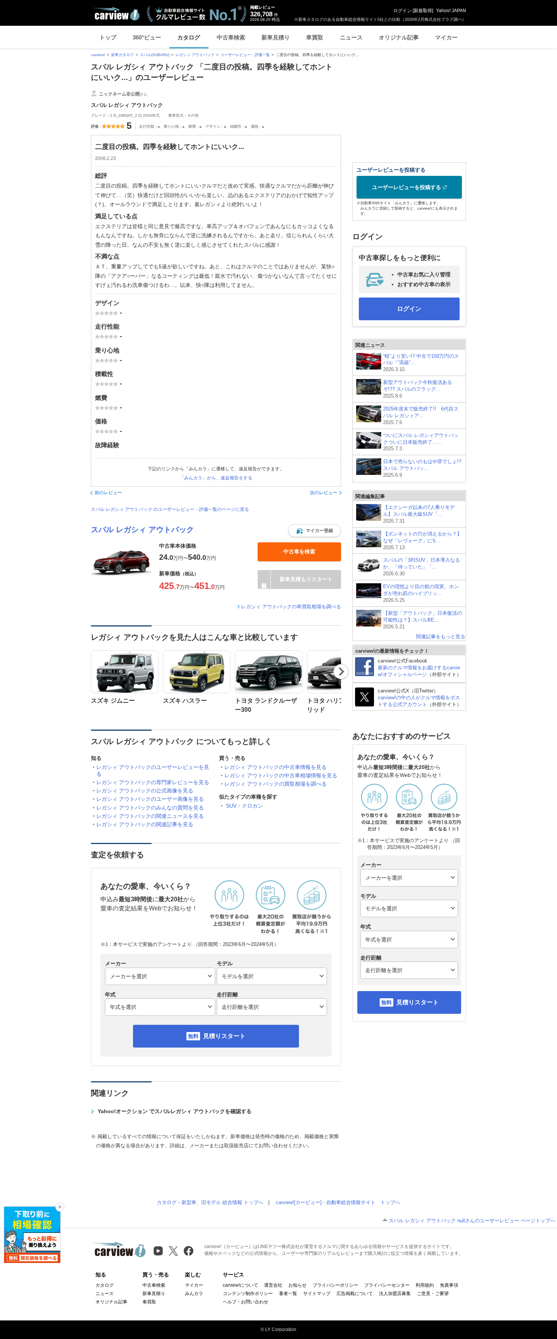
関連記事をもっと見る (440, 636)
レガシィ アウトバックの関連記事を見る (144, 824)
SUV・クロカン (244, 806)
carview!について (240, 1285)
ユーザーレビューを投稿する (406, 187)
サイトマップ (316, 1293)
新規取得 (423, 10)
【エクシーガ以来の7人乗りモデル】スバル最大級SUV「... (419, 514)
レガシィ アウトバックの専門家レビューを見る (152, 782)
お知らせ (297, 1285)
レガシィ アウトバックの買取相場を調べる (275, 784)
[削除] (59, 1207)
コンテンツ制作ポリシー (248, 1293)
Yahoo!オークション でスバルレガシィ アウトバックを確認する (175, 1111)
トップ (107, 37)
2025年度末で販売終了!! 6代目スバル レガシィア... (420, 415)
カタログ (188, 37)
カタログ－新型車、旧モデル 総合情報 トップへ (210, 1202)
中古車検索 (231, 37)
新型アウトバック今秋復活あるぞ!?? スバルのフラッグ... (417, 389)
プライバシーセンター (387, 1285)
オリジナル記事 (399, 37)
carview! (98, 55)
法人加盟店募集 (395, 1293)
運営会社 (273, 1285)
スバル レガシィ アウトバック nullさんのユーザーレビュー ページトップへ (472, 1220)
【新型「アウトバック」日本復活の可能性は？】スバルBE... (422, 620)
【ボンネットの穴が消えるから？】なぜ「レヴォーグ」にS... (422, 540)
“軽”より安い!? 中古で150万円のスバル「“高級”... (421, 363)
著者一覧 (288, 1293)
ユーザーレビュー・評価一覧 (245, 55)
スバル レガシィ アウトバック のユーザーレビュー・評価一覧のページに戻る (170, 509)
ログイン (402, 10)
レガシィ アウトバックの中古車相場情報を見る (280, 775)
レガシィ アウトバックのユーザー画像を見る (150, 799)
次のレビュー (323, 492)
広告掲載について (354, 1293)
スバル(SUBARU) (154, 55)
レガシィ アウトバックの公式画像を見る (144, 791)
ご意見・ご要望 (433, 1293)
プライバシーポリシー (335, 1285)
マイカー (446, 37)
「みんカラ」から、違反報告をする (216, 478)
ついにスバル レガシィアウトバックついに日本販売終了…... (420, 442)
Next (341, 671)
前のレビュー (108, 492)
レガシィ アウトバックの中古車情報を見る (275, 767)
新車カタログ (122, 55)
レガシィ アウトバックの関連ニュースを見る (150, 816)
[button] (314, 530)
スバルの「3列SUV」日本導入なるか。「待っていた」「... (421, 566)
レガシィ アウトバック (194, 55)
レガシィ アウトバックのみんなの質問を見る (150, 808)
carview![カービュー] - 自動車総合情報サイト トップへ (338, 1202)
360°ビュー (147, 37)
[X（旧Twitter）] (173, 1251)
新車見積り (275, 37)
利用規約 (425, 1285)
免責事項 (449, 1285)
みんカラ (194, 1293)
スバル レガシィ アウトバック (142, 529)
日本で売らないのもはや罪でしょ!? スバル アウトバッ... (422, 468)
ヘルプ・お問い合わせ (245, 1302)
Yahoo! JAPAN (451, 10)
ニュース (351, 37)
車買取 (314, 37)
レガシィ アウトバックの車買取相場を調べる (291, 606)
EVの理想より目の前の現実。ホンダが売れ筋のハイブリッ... (421, 593)
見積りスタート (224, 1036)
